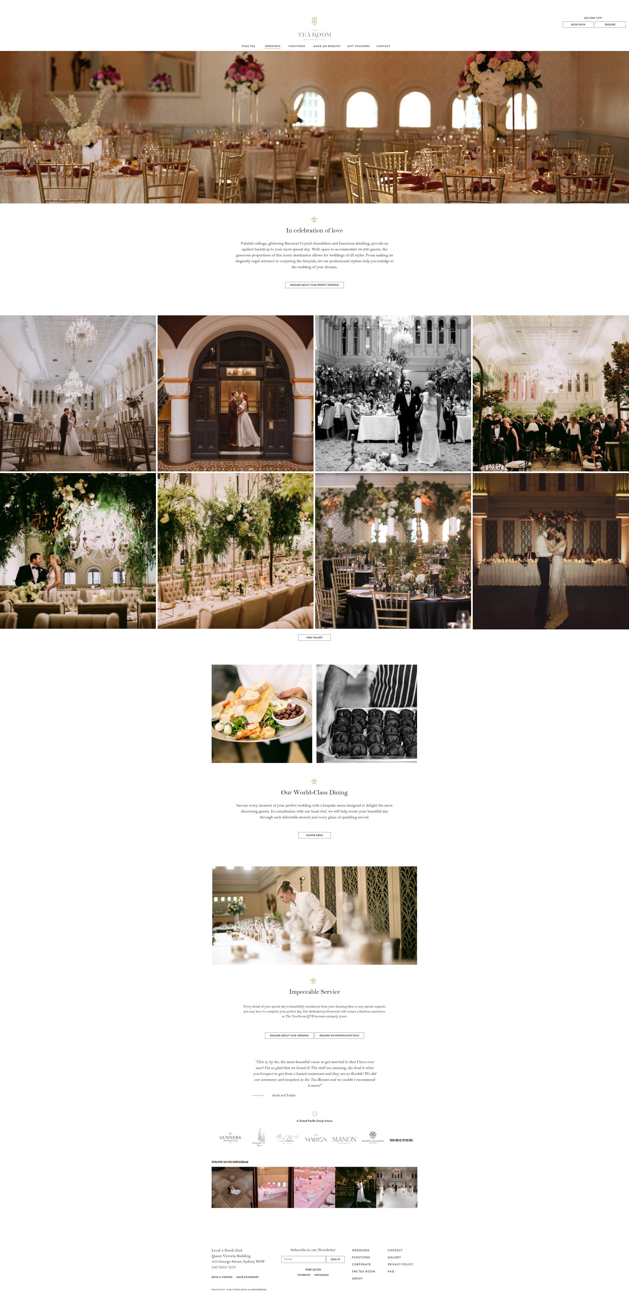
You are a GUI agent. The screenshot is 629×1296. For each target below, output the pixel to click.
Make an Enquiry (327, 46)
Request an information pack (339, 1035)
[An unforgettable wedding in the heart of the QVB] (232, 1187)
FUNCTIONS (361, 1257)
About (357, 1278)
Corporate (361, 1264)
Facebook (303, 1275)
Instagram (321, 1275)
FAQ (391, 1271)
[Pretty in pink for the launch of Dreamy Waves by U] (314, 1187)
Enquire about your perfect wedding (314, 285)
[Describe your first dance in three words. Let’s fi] (396, 1187)
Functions (297, 46)
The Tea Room (363, 1271)
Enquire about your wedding (289, 1035)
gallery (394, 1257)
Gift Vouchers (358, 46)
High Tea (248, 46)
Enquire (610, 24)
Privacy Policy (400, 1264)
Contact (383, 46)
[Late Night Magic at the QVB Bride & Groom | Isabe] (355, 1187)
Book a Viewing (222, 1277)
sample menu (314, 835)
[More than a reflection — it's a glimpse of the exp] (273, 1187)
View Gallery (314, 637)
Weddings (273, 46)
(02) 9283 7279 (593, 18)
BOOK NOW (578, 24)
